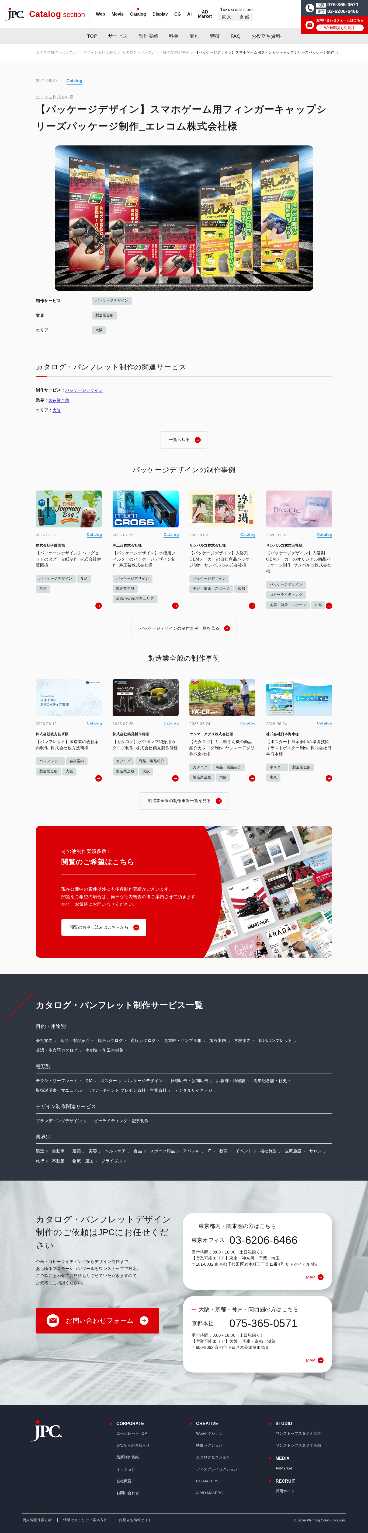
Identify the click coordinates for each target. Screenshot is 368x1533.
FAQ (236, 36)
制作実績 (148, 36)
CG (177, 14)
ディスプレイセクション (217, 1469)
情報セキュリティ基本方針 (85, 1520)
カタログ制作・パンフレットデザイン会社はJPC (76, 52)
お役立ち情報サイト (135, 1520)
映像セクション (209, 1445)
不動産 (58, 1160)
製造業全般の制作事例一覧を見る (179, 800)
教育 (223, 1151)
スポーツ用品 (162, 1151)
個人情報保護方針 (37, 1520)
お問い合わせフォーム (100, 1320)
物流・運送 (82, 1160)
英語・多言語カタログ (57, 1050)
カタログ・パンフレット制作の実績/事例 (155, 52)
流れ (194, 36)
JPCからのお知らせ (133, 1445)
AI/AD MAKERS (209, 1493)
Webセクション (209, 1433)
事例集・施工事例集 (104, 1050)
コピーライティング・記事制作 (119, 1120)
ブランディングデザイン (59, 1120)
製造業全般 (104, 315)
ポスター (108, 1080)
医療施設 (293, 1151)
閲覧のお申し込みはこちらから (99, 927)
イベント (243, 1151)
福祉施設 (268, 1151)
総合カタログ (110, 1040)
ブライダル (111, 1160)
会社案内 (44, 1040)
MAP (310, 1277)
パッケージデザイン (111, 300)
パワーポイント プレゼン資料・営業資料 (128, 1090)
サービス (118, 36)
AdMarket (284, 1468)
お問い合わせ (127, 1493)
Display (160, 14)
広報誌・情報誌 (230, 1080)
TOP (92, 36)
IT (209, 1151)
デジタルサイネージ (193, 1090)
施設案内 (217, 1040)
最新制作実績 (127, 1457)
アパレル (191, 1151)
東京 (227, 17)
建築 (76, 1151)
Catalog (138, 14)
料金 (174, 36)
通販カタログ (143, 1040)
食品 (138, 1151)
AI (189, 14)
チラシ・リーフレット (57, 1080)
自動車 (58, 1151)
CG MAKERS (207, 1481)
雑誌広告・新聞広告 (189, 1080)
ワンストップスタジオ (298, 1433)
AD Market (205, 14)
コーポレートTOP (131, 1433)
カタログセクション (213, 1457)
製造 (40, 1151)
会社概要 (123, 1481)
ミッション (125, 1469)
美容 (93, 1151)
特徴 (215, 36)
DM (89, 1080)
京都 (244, 17)
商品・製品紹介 (75, 1040)
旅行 (40, 1160)
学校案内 (242, 1040)
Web (100, 14)
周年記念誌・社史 (270, 1080)
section (57, 14)
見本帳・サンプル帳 (183, 1040)
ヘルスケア (115, 1151)
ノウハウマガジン (202, 29)
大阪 (99, 330)
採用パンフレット (275, 1040)
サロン (315, 1151)
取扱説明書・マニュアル (59, 1090)
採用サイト (285, 1491)
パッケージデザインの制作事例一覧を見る (179, 628)
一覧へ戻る (179, 439)
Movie (118, 14)
